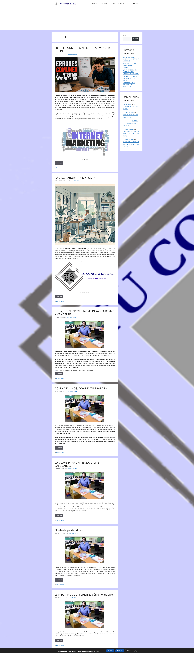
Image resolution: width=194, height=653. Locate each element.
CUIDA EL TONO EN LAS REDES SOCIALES (130, 123)
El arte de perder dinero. (70, 530)
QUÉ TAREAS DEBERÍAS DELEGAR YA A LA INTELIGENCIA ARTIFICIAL (131, 72)
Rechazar (118, 650)
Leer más (59, 163)
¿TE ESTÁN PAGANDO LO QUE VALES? (131, 107)
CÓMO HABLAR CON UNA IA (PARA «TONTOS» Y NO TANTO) (131, 134)
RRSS (113, 3)
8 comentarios (60, 452)
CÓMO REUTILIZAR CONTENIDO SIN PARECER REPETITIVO (131, 59)
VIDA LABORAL (105, 3)
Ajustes (127, 650)
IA (128, 3)
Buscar (125, 36)
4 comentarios (60, 378)
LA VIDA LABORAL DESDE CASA (75, 177)
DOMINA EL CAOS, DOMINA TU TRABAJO (81, 388)
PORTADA (95, 3)
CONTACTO (135, 3)
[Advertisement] (97, 19)
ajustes (96, 651)
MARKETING (121, 3)
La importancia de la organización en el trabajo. (84, 594)
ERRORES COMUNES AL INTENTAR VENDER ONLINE (130, 78)
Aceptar (109, 650)
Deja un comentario (61, 167)
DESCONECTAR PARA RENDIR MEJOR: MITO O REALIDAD (130, 65)
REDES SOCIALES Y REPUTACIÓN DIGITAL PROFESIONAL (129, 85)
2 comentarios (60, 301)
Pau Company (127, 104)
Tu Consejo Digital (128, 112)
